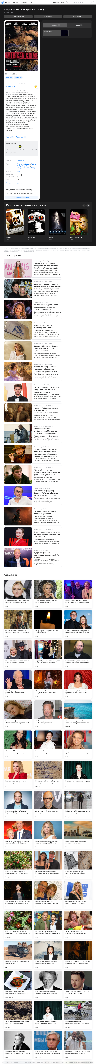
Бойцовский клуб (76, 237)
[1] (8, 149)
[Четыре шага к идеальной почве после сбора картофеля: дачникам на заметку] (18, 1015)
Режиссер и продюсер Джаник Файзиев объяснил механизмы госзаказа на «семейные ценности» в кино (47, 493)
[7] (26, 149)
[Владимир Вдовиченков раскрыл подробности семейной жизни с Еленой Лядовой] (78, 624)
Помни (8, 237)
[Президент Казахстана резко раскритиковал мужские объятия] (48, 1045)
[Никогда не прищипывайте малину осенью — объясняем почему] (18, 865)
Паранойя (31, 237)
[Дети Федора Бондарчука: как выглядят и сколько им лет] (48, 805)
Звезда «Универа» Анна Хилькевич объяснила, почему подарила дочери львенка (45, 369)
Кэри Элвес (26, 166)
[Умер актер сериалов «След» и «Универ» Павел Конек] (78, 985)
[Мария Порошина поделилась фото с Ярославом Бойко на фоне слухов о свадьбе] (78, 594)
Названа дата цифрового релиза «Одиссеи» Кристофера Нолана (45, 513)
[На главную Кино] (7, 2)
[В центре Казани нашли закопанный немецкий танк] (78, 865)
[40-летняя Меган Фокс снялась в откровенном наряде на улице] (18, 744)
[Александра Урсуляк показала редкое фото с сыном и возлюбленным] (48, 955)
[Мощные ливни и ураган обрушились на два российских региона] (78, 1015)
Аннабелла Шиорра (23, 164)
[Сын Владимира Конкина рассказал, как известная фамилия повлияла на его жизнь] (18, 684)
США (18, 171)
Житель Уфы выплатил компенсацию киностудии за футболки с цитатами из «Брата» (47, 472)
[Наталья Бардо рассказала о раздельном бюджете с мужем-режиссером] (48, 925)
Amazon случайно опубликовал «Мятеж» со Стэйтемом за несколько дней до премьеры (45, 431)
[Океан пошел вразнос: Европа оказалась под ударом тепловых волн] (78, 714)
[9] (33, 149)
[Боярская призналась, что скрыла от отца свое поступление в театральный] (78, 775)
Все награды (10, 86)
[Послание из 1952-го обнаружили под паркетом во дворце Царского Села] (48, 775)
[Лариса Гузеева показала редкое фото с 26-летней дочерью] (48, 654)
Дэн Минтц (21, 161)
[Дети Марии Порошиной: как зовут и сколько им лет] (48, 594)
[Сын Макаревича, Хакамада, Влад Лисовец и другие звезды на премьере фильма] (18, 895)
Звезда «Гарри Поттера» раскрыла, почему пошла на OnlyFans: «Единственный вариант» (47, 265)
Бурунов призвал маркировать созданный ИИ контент (46, 555)
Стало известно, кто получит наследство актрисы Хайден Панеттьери (47, 534)
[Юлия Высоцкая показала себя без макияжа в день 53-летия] (48, 835)
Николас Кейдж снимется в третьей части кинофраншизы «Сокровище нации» (47, 410)
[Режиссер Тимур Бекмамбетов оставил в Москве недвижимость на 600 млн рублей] (78, 654)
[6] (23, 149)
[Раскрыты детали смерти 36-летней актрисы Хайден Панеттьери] (18, 775)
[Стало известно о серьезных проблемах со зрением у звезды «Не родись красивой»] (78, 744)
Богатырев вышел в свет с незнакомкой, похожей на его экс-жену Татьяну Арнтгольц (47, 286)
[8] (29, 149)
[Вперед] (88, 205)
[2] (11, 149)
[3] (14, 149)
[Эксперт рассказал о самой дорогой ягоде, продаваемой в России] (18, 925)
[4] (17, 149)
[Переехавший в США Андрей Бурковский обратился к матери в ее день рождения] (18, 805)
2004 (7, 74)
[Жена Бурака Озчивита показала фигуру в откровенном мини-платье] (48, 684)
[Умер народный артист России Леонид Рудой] (48, 624)
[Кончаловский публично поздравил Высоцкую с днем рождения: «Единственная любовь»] (48, 895)
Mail (3, 1062)
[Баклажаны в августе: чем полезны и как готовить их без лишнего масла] (18, 985)
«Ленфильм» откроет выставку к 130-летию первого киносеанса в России (44, 327)
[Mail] (3, 2)
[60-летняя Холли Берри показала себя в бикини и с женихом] (78, 1045)
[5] (20, 149)
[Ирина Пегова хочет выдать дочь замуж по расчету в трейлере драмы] (78, 955)
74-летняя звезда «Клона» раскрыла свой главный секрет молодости (46, 307)
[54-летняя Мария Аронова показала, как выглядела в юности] (18, 1045)
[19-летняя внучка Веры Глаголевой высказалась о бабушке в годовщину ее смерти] (78, 925)
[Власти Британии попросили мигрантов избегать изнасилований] (78, 835)
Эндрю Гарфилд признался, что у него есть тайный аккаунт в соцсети (46, 389)
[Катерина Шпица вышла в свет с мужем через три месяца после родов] (48, 744)
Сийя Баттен (26, 168)
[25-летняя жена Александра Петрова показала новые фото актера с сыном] (48, 865)
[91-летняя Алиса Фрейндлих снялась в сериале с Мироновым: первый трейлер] (18, 624)
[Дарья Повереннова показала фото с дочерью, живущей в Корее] (48, 1015)
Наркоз (51, 237)
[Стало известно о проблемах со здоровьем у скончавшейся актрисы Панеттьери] (18, 594)
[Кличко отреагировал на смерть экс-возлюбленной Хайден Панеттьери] (18, 835)
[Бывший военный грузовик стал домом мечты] (18, 955)
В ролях (8, 164)
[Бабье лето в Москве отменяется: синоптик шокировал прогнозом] (78, 805)
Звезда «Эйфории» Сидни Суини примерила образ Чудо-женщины (46, 348)
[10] (36, 149)
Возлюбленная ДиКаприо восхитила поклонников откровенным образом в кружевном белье (45, 451)
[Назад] (84, 205)
